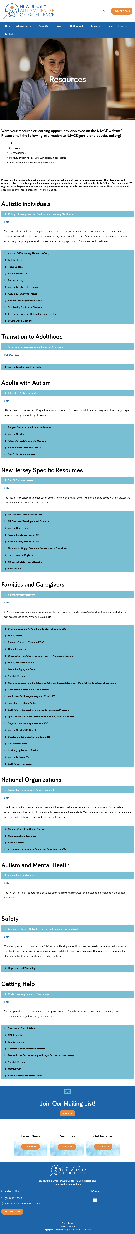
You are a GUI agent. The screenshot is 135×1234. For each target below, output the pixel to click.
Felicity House (15, 260)
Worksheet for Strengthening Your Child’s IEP (31, 696)
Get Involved (76, 26)
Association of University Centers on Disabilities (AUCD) (37, 849)
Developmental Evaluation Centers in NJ (29, 737)
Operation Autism (17, 649)
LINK (6, 222)
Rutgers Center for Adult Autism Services (29, 427)
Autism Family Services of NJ (23, 535)
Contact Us (10, 34)
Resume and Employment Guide (25, 300)
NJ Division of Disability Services (25, 514)
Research (95, 26)
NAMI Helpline (15, 1035)
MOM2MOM (14, 1069)
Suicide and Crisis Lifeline (21, 1028)
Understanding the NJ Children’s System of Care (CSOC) (37, 629)
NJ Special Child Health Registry (25, 562)
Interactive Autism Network (22, 393)
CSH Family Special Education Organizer (29, 689)
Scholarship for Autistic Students (25, 307)
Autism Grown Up (17, 273)
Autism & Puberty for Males (22, 293)
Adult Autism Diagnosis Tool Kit (24, 447)
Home (8, 26)
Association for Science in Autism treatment (31, 790)
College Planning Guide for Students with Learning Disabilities (40, 214)
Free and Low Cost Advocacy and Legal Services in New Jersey (41, 1055)
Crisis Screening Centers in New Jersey (28, 994)
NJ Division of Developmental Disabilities (29, 521)
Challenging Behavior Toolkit (23, 750)
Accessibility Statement (67, 1226)
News (110, 26)
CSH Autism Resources (20, 764)
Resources (123, 26)
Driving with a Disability (20, 320)
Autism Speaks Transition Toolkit (25, 367)
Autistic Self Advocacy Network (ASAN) (28, 253)
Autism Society (16, 842)
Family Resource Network (21, 662)
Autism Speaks (16, 434)
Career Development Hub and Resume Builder (32, 314)
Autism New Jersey (18, 528)
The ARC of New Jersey (20, 480)
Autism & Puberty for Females (24, 287)
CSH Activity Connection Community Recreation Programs (38, 710)
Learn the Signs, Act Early (21, 669)
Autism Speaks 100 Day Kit (22, 730)
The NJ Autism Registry (20, 555)
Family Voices (15, 635)
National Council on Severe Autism (26, 829)
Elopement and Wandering (21, 968)
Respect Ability (16, 280)
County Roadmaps (17, 743)
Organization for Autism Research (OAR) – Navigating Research (41, 656)
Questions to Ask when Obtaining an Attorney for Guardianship (41, 716)
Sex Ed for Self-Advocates (21, 454)
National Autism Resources (22, 836)
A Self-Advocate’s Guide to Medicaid (27, 441)
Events (59, 26)
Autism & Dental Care (19, 757)
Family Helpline (16, 1042)
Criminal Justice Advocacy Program (26, 1048)
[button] (104, 11)
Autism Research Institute (21, 875)
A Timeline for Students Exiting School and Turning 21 (36, 347)
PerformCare (14, 568)
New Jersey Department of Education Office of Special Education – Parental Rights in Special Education (62, 683)
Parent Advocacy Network (21, 594)
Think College (15, 266)
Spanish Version (16, 676)
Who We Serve (23, 26)
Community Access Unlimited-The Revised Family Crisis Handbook (43, 929)
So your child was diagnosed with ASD (28, 723)
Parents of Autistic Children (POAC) (26, 642)
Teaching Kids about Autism (22, 703)
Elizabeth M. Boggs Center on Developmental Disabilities (37, 548)
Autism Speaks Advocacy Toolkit (25, 1075)
